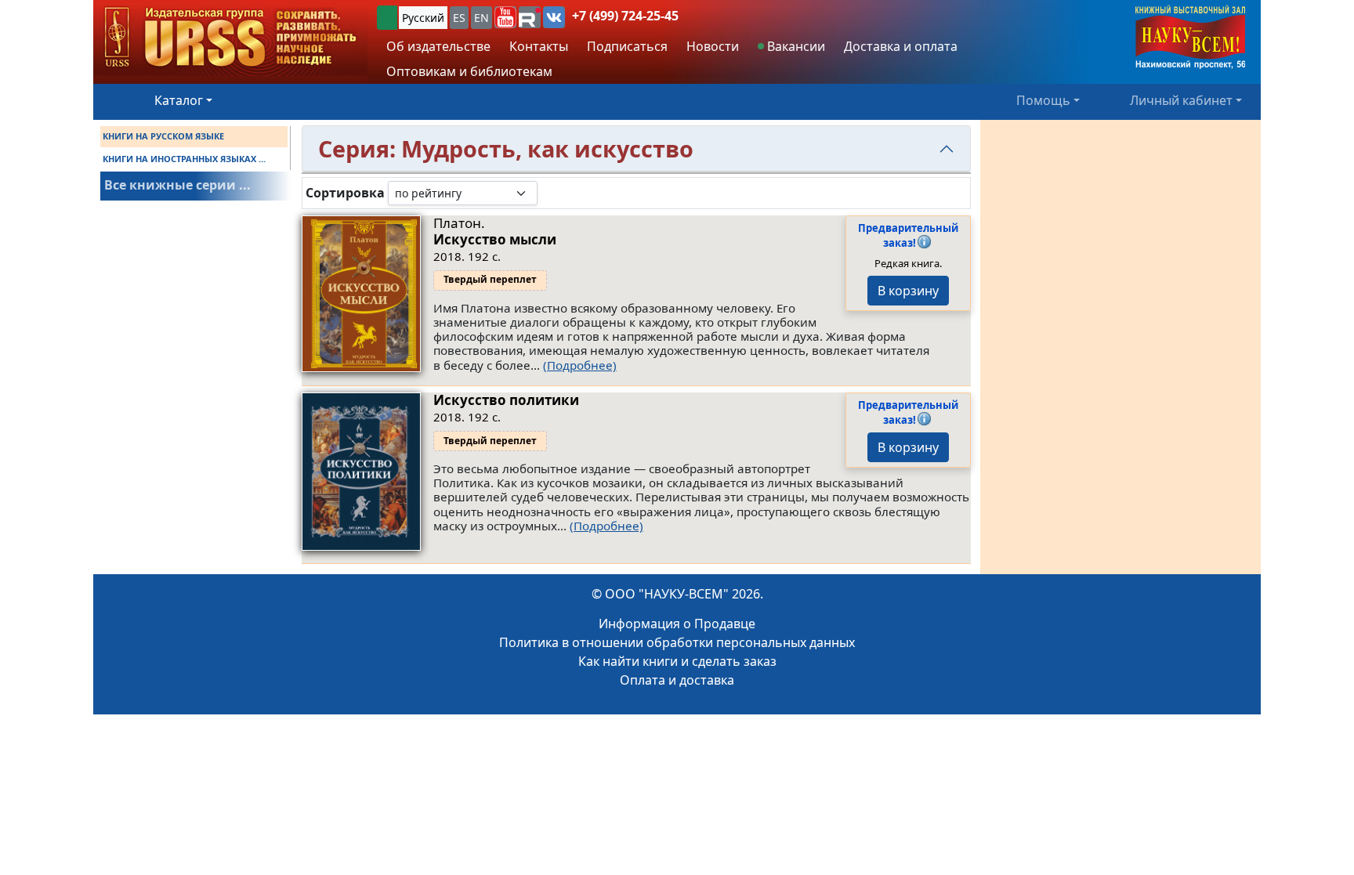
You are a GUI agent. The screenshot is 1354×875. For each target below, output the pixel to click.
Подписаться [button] (627, 46)
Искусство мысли (494, 239)
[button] (505, 17)
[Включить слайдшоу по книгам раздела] (550, 192)
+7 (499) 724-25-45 (625, 15)
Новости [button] (712, 46)
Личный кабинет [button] (1181, 100)
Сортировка (345, 193)
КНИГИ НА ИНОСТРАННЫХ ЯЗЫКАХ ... (184, 159)
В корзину (908, 290)
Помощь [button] (1043, 100)
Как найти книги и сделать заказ (677, 661)
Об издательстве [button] (438, 46)
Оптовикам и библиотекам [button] (469, 71)
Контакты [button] (538, 46)
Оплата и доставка (677, 680)
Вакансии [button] (794, 46)
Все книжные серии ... (177, 184)
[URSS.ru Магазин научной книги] (230, 38)
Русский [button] (423, 17)
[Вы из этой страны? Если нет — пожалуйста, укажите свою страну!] (387, 17)
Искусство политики (506, 400)
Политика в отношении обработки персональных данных (677, 642)
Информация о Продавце (677, 623)
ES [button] (459, 17)
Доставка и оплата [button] (901, 46)
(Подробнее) (580, 365)
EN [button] (481, 17)
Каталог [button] (178, 100)
